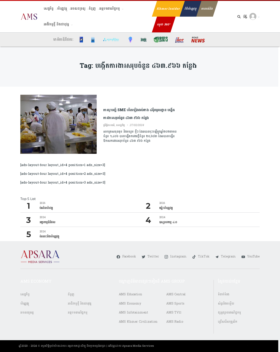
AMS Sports (175, 303)
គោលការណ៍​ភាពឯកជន (206, 346)
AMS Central (176, 294)
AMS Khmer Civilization (138, 321)
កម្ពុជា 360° (163, 24)
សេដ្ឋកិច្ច (49, 9)
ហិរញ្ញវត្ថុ (62, 9)
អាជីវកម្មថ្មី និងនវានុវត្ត (56, 24)
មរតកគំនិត (207, 8)
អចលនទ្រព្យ (77, 9)
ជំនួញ (92, 9)
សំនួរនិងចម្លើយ (226, 303)
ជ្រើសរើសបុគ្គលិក (227, 321)
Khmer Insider (168, 8)
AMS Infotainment (133, 312)
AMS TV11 (173, 312)
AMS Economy (130, 303)
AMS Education (130, 294)
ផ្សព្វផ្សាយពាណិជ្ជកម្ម (229, 312)
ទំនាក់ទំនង (223, 294)
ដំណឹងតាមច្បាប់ (230, 346)
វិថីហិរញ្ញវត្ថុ (191, 8)
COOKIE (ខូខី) (249, 346)
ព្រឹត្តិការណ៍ (109, 125)
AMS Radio (174, 321)
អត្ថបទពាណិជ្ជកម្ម (109, 9)
